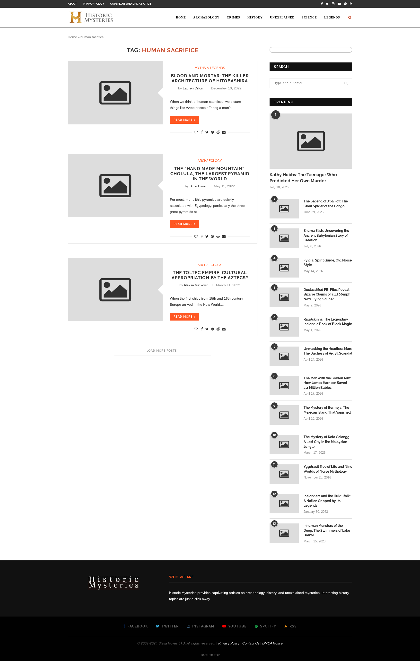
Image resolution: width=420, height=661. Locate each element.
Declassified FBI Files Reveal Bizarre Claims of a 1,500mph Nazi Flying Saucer (327, 294)
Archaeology (206, 17)
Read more (183, 120)
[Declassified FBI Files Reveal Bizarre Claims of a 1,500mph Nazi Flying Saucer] (284, 297)
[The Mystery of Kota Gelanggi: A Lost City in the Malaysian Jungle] (284, 444)
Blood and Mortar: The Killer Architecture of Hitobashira (210, 78)
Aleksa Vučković (196, 285)
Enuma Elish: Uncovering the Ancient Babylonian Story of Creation (326, 235)
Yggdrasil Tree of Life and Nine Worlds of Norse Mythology (328, 469)
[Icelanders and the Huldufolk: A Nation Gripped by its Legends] (284, 503)
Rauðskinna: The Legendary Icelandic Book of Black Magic (328, 321)
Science (309, 17)
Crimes (233, 17)
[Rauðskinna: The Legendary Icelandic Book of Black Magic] (284, 327)
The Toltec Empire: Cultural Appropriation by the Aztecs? (210, 275)
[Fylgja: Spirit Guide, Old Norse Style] (284, 268)
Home (181, 17)
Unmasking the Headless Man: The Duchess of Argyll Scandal (328, 351)
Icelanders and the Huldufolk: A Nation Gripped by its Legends (327, 500)
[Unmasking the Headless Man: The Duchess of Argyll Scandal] (284, 356)
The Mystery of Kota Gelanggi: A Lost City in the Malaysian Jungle (327, 441)
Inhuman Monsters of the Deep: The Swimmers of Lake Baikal (327, 530)
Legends (332, 17)
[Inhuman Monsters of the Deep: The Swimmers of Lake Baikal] (284, 533)
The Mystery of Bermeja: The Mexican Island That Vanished (327, 410)
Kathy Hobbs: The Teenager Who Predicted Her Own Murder (303, 177)
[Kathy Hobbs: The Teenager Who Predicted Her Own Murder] (311, 141)
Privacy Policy (93, 3)
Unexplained (282, 17)
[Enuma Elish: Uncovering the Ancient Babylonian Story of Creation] (284, 238)
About (72, 3)
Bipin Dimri (198, 186)
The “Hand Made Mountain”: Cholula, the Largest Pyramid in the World (209, 173)
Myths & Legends (210, 68)
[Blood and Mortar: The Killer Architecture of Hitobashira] (115, 92)
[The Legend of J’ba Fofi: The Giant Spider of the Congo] (284, 208)
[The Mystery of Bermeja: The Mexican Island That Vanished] (284, 415)
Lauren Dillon (193, 88)
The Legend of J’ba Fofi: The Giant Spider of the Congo (326, 203)
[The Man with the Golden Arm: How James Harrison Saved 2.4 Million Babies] (284, 385)
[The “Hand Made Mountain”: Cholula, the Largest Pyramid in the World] (115, 185)
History (255, 17)
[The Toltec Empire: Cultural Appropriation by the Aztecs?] (115, 289)
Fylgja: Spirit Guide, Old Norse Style (328, 262)
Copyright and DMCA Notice (130, 3)
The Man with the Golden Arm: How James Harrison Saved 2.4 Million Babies (327, 383)
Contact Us (250, 643)
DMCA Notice (272, 643)
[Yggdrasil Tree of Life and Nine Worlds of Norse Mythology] (284, 474)
